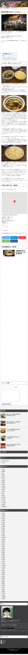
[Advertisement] (14, 47)
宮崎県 (3, 593)
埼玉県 (3, 531)
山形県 (3, 522)
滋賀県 (3, 557)
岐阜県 (3, 554)
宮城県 (3, 520)
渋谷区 (3, 478)
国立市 (3, 495)
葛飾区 (3, 471)
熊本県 (3, 594)
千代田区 (4, 487)
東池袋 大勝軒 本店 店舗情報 (9, 59)
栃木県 (3, 528)
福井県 (3, 548)
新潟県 (3, 542)
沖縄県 (3, 598)
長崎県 (3, 591)
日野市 (3, 504)
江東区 (3, 474)
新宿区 (3, 480)
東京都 (3, 535)
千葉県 (3, 533)
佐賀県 (3, 589)
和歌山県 (4, 565)
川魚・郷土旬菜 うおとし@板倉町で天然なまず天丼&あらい (13, 422)
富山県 (3, 544)
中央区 (3, 486)
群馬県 (3, 529)
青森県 (3, 515)
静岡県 (3, 550)
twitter (3, 642)
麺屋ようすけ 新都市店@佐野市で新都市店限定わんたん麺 (13, 415)
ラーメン (6, 230)
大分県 (3, 587)
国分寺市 (4, 497)
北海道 (3, 513)
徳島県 (3, 578)
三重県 (3, 555)
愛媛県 (3, 581)
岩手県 (3, 516)
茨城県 (3, 526)
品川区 (3, 476)
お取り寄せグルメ (5, 460)
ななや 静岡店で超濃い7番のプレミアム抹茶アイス (13, 437)
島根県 (3, 574)
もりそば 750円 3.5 (7, 57)
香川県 (3, 580)
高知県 (3, 583)
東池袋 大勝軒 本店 (11, 189)
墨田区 (3, 482)
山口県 (3, 576)
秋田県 (3, 518)
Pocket (22, 237)
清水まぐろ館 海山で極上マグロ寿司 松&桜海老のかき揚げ (13, 445)
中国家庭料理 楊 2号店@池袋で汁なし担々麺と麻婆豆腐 (21, 252)
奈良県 (3, 563)
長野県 (3, 541)
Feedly (6, 241)
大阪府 (3, 561)
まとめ (3, 462)
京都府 (3, 559)
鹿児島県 (4, 596)
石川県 (3, 546)
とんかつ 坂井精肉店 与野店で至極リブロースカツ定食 (13, 430)
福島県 (3, 524)
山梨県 (3, 539)
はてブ (14, 237)
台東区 (3, 484)
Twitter (6, 237)
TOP (1, 7)
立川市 (3, 499)
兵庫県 (3, 567)
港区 (3, 493)
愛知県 (3, 552)
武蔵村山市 (4, 506)
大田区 (3, 469)
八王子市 (4, 500)
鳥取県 (3, 572)
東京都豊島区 (6, 7)
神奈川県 (4, 537)
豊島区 (3, 489)
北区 (3, 473)
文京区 (3, 491)
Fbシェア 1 (14, 241)
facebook (4, 641)
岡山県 (3, 568)
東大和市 (4, 502)
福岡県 (3, 585)
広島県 (3, 570)
